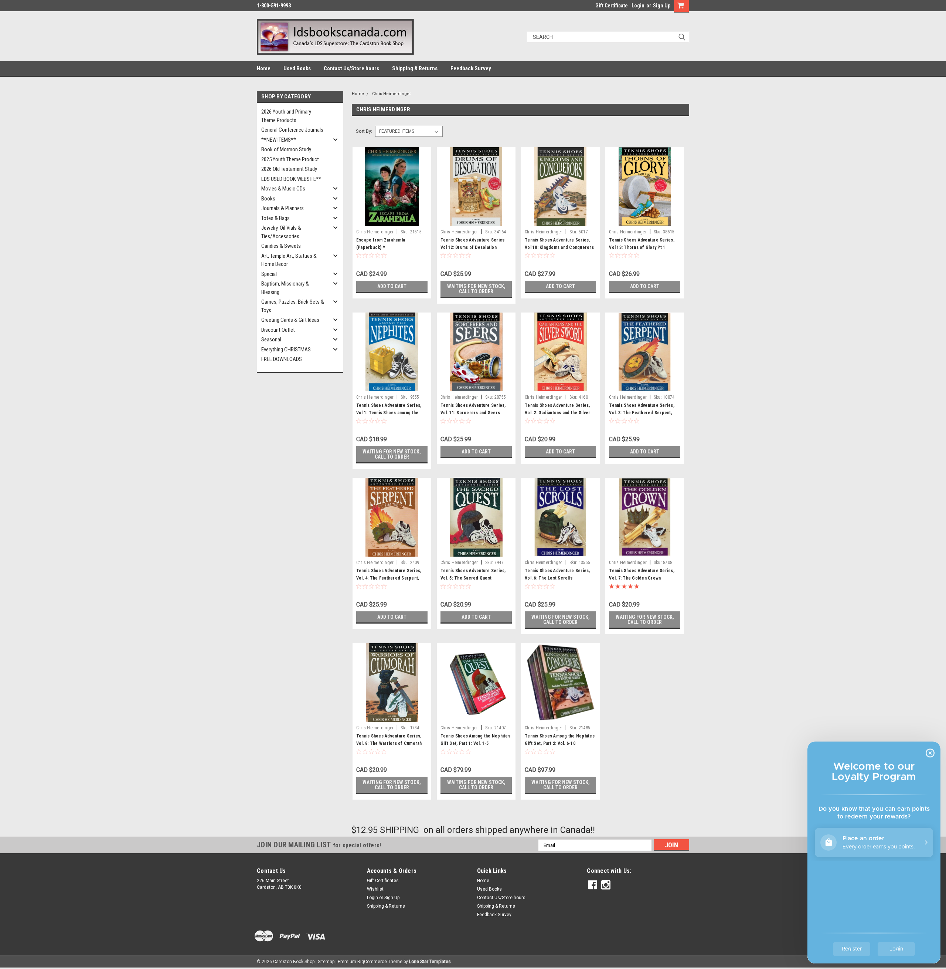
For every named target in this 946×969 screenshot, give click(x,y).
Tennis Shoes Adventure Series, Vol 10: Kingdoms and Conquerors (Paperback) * (559, 247)
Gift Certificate (611, 6)
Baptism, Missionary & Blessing (285, 288)
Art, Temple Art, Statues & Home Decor (289, 260)
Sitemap (326, 961)
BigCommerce (372, 961)
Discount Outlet (278, 330)
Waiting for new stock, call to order (476, 288)
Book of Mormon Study (286, 149)
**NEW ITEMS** (278, 139)
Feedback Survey (470, 68)
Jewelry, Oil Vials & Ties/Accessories (281, 232)
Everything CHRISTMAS (286, 349)
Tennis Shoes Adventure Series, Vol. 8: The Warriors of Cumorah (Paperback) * (389, 743)
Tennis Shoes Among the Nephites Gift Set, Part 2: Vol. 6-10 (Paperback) (560, 743)
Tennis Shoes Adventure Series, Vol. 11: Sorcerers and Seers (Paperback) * (473, 413)
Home (263, 68)
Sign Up (661, 6)
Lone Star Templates (430, 961)
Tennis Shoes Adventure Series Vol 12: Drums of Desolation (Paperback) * (472, 247)
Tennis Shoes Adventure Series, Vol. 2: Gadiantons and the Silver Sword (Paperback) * (557, 413)
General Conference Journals (292, 129)
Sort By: (364, 131)
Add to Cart (391, 286)
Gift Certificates (383, 880)
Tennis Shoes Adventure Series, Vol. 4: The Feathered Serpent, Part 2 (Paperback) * (389, 578)
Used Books (297, 68)
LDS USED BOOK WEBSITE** (291, 179)
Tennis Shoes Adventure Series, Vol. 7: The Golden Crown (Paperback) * (641, 578)
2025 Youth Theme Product (290, 159)
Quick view (392, 220)
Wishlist (375, 889)
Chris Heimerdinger (391, 93)
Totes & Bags (275, 218)
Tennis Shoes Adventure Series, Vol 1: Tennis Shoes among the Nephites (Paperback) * (389, 413)
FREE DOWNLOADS (281, 359)
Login (638, 6)
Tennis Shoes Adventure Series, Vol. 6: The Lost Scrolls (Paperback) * (557, 578)
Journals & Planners (282, 208)
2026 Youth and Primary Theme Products (286, 116)
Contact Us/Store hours (351, 68)
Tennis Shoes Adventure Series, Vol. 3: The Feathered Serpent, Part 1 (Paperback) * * (641, 413)
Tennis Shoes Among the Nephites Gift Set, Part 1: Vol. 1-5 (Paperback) (475, 743)
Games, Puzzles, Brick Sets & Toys (292, 306)
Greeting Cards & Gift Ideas (290, 320)
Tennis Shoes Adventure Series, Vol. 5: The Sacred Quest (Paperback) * (473, 578)
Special (269, 274)
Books (268, 198)
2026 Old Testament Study (289, 169)
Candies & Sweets (281, 246)
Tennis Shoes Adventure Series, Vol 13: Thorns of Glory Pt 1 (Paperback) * (641, 247)
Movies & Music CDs (283, 188)
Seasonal (271, 339)
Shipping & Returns (415, 68)
